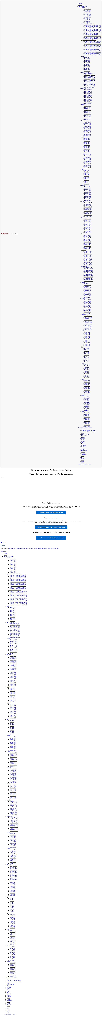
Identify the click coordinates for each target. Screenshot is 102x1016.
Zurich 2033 (87, 423)
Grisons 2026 (87, 155)
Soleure (83, 282)
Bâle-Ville (83, 88)
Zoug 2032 (87, 406)
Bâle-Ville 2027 (88, 92)
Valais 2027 (87, 383)
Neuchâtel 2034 (88, 215)
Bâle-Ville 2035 (88, 103)
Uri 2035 (86, 361)
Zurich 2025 (87, 413)
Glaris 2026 (87, 139)
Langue (13, 233)
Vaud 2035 (86, 378)
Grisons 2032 (87, 163)
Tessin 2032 (87, 341)
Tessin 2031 (87, 340)
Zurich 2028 (87, 417)
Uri (82, 347)
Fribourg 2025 (87, 106)
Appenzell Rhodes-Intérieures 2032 (92, 34)
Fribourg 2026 (87, 107)
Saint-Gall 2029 (88, 256)
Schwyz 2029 (87, 305)
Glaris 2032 (87, 147)
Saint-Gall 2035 (88, 264)
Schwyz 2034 (87, 312)
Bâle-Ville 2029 (88, 95)
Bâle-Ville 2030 (88, 96)
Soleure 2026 (87, 285)
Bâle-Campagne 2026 (89, 75)
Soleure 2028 (87, 287)
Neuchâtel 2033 (88, 213)
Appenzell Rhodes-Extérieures (88, 40)
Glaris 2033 (87, 149)
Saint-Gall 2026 (88, 252)
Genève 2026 (87, 123)
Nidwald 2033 (87, 229)
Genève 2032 (87, 131)
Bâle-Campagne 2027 (89, 76)
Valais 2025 (87, 380)
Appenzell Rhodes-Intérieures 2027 (92, 27)
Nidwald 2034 (87, 231)
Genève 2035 (87, 135)
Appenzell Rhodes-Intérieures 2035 (92, 38)
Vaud (82, 363)
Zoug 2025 (87, 396)
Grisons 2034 (87, 166)
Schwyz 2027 (87, 302)
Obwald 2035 (87, 248)
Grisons (83, 153)
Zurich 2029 (87, 418)
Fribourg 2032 (87, 115)
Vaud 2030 (86, 371)
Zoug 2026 (87, 398)
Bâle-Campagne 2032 (89, 83)
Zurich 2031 (87, 421)
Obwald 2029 (87, 240)
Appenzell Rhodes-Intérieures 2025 (92, 25)
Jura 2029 (86, 176)
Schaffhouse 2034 (88, 279)
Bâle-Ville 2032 (88, 99)
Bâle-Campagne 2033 (89, 84)
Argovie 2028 (87, 13)
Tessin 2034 (87, 344)
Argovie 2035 (87, 22)
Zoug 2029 (87, 402)
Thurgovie (83, 314)
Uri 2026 (86, 349)
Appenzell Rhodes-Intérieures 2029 (92, 30)
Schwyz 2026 (87, 301)
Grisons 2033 (87, 165)
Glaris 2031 (87, 146)
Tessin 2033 (87, 343)
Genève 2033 (87, 133)
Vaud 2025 (86, 364)
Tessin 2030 (87, 338)
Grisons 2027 (87, 157)
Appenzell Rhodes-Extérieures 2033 (92, 52)
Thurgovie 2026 (88, 317)
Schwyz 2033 (87, 310)
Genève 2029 (87, 127)
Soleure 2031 (87, 291)
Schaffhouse (84, 266)
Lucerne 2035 (87, 200)
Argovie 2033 (87, 19)
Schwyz (83, 298)
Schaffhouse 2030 (88, 274)
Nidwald (83, 217)
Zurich (82, 411)
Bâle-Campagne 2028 (89, 77)
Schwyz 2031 (87, 308)
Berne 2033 (87, 68)
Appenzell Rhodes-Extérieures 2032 (92, 50)
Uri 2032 (86, 357)
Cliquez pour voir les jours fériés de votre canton (51, 512)
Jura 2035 (86, 184)
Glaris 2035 (87, 151)
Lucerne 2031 (87, 194)
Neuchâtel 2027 (88, 205)
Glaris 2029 (87, 143)
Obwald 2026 (87, 236)
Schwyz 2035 (87, 313)
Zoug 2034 (87, 408)
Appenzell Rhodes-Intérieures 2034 (92, 37)
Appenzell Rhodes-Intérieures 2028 (92, 29)
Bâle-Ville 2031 (88, 98)
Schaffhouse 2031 (88, 275)
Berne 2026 (87, 58)
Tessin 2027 (87, 334)
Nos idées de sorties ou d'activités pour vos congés (51, 537)
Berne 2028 (87, 61)
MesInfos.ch (4, 542)
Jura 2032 (86, 180)
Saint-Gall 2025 (88, 251)
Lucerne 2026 (87, 188)
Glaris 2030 (87, 145)
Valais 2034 (87, 392)
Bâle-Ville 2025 (88, 89)
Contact (3, 545)
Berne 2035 (87, 71)
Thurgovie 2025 (88, 316)
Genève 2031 (87, 130)
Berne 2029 (87, 63)
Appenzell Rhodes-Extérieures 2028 (92, 45)
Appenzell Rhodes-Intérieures (88, 23)
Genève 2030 (87, 128)
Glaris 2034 (87, 150)
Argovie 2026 (87, 10)
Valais (82, 379)
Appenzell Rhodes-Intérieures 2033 (92, 36)
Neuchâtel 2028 (88, 207)
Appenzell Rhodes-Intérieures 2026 (92, 26)
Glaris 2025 (87, 138)
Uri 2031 (86, 356)
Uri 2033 (86, 359)
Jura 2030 (86, 177)
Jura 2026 (86, 172)
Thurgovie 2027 (88, 318)
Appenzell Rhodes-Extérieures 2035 (92, 54)
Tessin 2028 (87, 336)
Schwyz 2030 (87, 306)
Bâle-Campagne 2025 (89, 73)
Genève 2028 (87, 126)
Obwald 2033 (87, 246)
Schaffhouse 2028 (88, 271)
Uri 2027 (86, 351)
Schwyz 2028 (87, 303)
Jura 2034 (86, 182)
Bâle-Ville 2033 (88, 100)
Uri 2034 (86, 360)
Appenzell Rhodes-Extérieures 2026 (92, 42)
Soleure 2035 (87, 297)
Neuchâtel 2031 (88, 211)
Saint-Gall (83, 250)
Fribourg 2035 (87, 119)
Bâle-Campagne (85, 72)
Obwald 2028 (87, 239)
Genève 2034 (87, 134)
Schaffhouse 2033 (88, 278)
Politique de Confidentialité (52, 548)
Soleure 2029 (87, 289)
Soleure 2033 (87, 294)
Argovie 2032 (87, 18)
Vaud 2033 (86, 375)
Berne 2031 (87, 65)
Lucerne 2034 (87, 198)
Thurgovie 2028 (88, 320)
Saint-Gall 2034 (88, 263)
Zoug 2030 (87, 403)
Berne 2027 (87, 60)
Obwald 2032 (87, 244)
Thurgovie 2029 (88, 321)
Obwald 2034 (87, 247)
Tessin (82, 330)
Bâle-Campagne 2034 (89, 85)
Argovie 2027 (87, 11)
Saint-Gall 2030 (88, 258)
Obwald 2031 (87, 243)
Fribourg (83, 104)
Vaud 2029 (86, 369)
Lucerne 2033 (87, 197)
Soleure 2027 (87, 286)
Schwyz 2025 (87, 299)
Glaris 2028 (87, 142)
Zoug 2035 (87, 410)
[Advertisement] (51, 489)
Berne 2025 (87, 57)
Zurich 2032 (87, 422)
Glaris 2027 (87, 141)
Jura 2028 (86, 174)
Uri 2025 (86, 348)
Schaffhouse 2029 (88, 273)
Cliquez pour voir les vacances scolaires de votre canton (51, 527)
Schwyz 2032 (87, 309)
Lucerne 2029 (87, 192)
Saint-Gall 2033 (88, 262)
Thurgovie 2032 (88, 325)
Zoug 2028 (87, 400)
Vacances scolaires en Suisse (85, 427)
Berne (82, 56)
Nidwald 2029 (87, 224)
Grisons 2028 (87, 158)
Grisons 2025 (87, 154)
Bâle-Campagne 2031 (89, 81)
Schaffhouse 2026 (88, 268)
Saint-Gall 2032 (88, 260)
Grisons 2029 (87, 159)
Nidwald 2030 (87, 225)
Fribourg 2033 (87, 116)
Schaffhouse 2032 (88, 277)
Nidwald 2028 (87, 223)
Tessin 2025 (87, 332)
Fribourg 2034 (87, 118)
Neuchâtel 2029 (88, 208)
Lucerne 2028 (87, 190)
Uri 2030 (86, 355)
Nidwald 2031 (87, 227)
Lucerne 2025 (87, 186)
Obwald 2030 (87, 242)
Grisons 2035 (87, 168)
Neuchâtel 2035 (88, 216)
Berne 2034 (87, 69)
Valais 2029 (87, 386)
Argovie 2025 (87, 9)
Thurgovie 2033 (88, 326)
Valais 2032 (87, 390)
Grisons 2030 (87, 161)
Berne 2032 (87, 67)
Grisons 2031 (87, 162)
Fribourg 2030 (87, 112)
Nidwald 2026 (87, 220)
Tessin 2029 (87, 337)
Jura (82, 169)
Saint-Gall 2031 (88, 259)
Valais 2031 (87, 388)
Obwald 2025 (87, 235)
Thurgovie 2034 (88, 328)
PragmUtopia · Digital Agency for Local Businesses (21, 548)
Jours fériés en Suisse (83, 6)
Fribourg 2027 (87, 108)
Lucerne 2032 (87, 196)
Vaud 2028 (86, 368)
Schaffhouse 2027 (88, 270)
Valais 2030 (87, 387)
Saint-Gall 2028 (88, 255)
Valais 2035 (87, 394)
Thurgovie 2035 (88, 329)
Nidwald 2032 (87, 228)
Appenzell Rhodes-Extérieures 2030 (92, 48)
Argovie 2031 (87, 17)
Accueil (80, 3)
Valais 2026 (87, 382)
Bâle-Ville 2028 (88, 93)
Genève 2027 (87, 124)
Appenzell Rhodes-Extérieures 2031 (92, 49)
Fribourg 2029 (87, 111)
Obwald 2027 (87, 238)
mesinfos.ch (5, 233)
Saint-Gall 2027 (88, 254)
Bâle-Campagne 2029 (89, 79)
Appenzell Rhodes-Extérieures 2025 (92, 41)
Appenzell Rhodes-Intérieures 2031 (92, 33)
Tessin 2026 (87, 333)
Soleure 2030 (87, 290)
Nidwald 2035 (87, 232)
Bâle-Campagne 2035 (89, 87)
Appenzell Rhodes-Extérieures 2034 (92, 53)
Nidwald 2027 (87, 221)
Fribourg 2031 (87, 114)
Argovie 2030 (87, 15)
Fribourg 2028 (87, 110)
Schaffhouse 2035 (88, 281)
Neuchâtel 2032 (88, 212)
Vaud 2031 (86, 372)
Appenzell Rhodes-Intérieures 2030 (92, 32)
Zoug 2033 (87, 407)
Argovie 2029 (87, 14)
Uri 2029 (86, 353)
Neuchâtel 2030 (88, 209)
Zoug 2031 (87, 404)
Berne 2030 (87, 64)
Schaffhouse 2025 (88, 267)
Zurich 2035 (87, 426)
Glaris (82, 137)
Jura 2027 (86, 173)
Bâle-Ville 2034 (88, 102)
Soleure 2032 (87, 293)
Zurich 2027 (87, 415)
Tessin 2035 (87, 345)
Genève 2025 (87, 122)
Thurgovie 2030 (88, 322)
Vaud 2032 (86, 373)
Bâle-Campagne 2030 (89, 80)
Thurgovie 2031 (88, 324)
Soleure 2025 (87, 283)
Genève (83, 120)
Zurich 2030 (87, 419)
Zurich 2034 (87, 425)
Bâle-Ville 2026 (88, 91)
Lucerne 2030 (87, 193)
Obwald (83, 233)
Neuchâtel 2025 (88, 203)
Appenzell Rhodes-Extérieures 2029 (92, 46)
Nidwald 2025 (87, 219)
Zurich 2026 (87, 414)
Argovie (83, 7)
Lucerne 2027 (87, 189)
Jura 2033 (86, 181)
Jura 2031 (86, 178)
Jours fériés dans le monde (84, 464)
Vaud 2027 (86, 367)
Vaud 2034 (86, 376)
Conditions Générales (40, 548)
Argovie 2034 (87, 21)
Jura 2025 (86, 170)
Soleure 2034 (87, 295)
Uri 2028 (86, 352)
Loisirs (80, 5)
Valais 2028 (87, 384)
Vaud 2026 (86, 365)
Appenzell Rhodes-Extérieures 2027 (92, 44)
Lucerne (83, 185)
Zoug (82, 395)
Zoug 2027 (87, 399)
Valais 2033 (87, 391)
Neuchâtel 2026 (88, 204)
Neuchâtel (83, 201)
